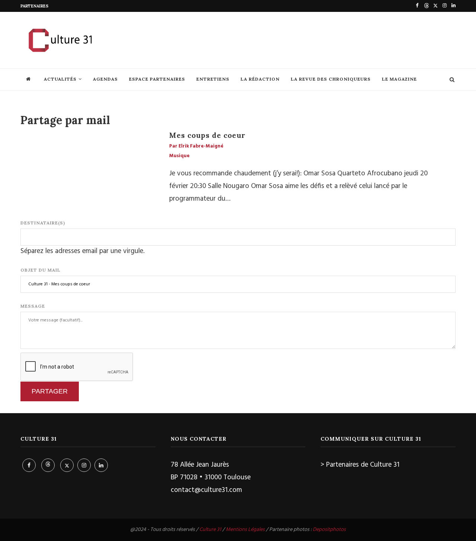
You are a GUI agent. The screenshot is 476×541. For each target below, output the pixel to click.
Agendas (105, 79)
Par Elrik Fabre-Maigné (196, 146)
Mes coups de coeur (207, 135)
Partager (50, 391)
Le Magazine (399, 79)
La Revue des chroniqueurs (331, 79)
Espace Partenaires (157, 79)
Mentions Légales (245, 529)
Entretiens (212, 79)
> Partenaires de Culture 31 (360, 464)
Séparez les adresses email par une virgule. (82, 251)
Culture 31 (210, 529)
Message (32, 306)
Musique (179, 156)
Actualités (60, 79)
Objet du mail (40, 270)
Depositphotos (329, 529)
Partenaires (34, 6)
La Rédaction (260, 79)
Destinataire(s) (42, 223)
